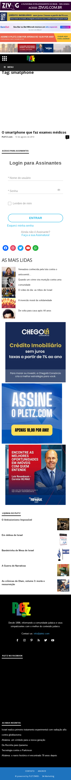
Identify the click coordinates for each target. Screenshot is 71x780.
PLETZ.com (7, 136)
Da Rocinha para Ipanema (15, 745)
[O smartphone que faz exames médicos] (35, 103)
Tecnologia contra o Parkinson (17, 750)
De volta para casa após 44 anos (34, 310)
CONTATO (29, 771)
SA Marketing (48, 776)
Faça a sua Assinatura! (35, 235)
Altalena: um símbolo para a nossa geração (23, 740)
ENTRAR (35, 218)
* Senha (13, 190)
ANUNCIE (42, 771)
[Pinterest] (32, 640)
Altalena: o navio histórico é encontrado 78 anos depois (29, 755)
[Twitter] (20, 248)
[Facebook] (5, 248)
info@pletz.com (41, 633)
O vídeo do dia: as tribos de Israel (35, 290)
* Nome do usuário (19, 177)
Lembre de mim (22, 203)
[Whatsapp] (35, 248)
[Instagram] (13, 248)
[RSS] (39, 640)
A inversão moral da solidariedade (35, 300)
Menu (10, 67)
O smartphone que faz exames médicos (34, 132)
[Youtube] (28, 248)
